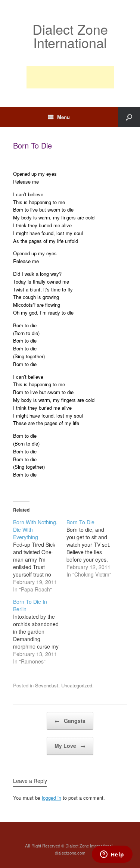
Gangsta (70, 720)
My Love (70, 745)
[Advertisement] (70, 77)
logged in (51, 797)
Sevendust (46, 685)
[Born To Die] (93, 548)
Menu (63, 117)
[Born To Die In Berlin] (39, 631)
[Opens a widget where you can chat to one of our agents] (112, 855)
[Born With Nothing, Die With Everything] (39, 555)
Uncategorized (76, 685)
